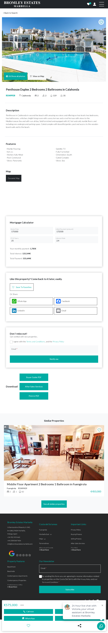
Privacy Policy (58, 341)
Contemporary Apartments (17, 576)
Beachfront (11, 567)
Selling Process (76, 539)
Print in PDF (34, 396)
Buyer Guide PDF (33, 377)
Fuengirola (43, 530)
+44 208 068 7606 (14, 541)
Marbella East (44, 534)
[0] (88, 4)
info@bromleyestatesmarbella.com (20, 544)
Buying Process (76, 534)
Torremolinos (44, 543)
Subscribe (70, 589)
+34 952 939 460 (13, 537)
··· (22, 604)
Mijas (41, 539)
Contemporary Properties (16, 580)
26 (17, 76)
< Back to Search (10, 13)
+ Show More (44, 550)
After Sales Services (34, 386)
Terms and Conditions (35, 341)
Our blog (74, 548)
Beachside (11, 571)
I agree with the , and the (38, 341)
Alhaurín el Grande (46, 548)
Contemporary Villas (14, 585)
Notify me (54, 359)
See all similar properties (54, 504)
